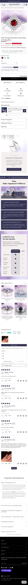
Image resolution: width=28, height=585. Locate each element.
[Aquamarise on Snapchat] (8, 568)
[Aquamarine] (8, 58)
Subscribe (24, 563)
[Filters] (2, 365)
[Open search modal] (24, 5)
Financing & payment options (7, 102)
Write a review (14, 345)
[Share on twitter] (21, 381)
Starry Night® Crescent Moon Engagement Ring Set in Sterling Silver (20, 317)
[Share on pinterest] (23, 381)
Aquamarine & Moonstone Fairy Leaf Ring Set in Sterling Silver (21, 299)
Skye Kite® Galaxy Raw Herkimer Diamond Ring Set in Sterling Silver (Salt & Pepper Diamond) (7, 317)
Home (2, 7)
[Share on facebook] (18, 381)
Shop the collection (14, 169)
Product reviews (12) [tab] (7, 361)
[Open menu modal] (2, 5)
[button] (3, 41)
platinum (12, 164)
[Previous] (5, 1)
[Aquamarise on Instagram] (4, 568)
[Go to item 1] (5, 339)
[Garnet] (2, 58)
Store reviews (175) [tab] (20, 361)
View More (25, 283)
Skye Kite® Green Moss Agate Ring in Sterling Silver (7, 299)
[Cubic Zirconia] (5, 58)
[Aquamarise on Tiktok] (10, 568)
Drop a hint (7, 82)
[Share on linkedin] (26, 381)
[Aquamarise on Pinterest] (6, 568)
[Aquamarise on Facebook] (2, 568)
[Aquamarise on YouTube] (12, 568)
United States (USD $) (6, 576)
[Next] (22, 1)
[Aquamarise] (14, 4)
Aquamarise (11, 578)
